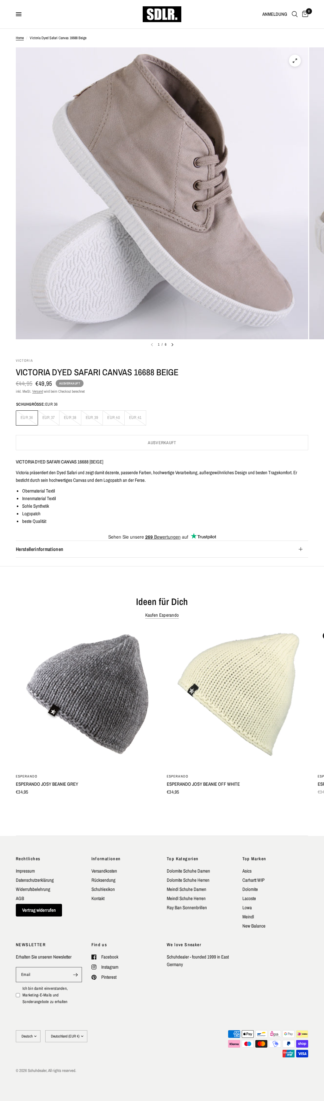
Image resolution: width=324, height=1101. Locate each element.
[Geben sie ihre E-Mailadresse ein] (75, 974)
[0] (304, 14)
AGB (20, 898)
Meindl (248, 916)
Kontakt (97, 898)
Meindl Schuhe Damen (186, 889)
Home (20, 37)
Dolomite (250, 889)
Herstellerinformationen (39, 549)
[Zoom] (295, 61)
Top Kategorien (183, 858)
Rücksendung (103, 880)
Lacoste (249, 898)
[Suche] (295, 14)
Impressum (25, 871)
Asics (247, 871)
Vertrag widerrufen (39, 910)
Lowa (247, 907)
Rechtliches (28, 858)
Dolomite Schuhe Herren (188, 880)
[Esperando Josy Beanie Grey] (86, 697)
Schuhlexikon (103, 889)
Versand (37, 391)
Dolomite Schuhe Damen (188, 871)
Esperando (26, 776)
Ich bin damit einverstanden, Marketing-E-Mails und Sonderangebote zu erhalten (45, 995)
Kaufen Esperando (162, 615)
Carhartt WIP (253, 880)
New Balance (253, 926)
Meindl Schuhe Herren (186, 898)
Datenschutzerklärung (35, 880)
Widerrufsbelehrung (33, 889)
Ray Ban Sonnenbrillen (187, 907)
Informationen (106, 858)
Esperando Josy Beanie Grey (47, 784)
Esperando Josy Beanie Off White (203, 784)
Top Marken (254, 858)
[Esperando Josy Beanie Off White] (237, 697)
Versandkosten (104, 871)
